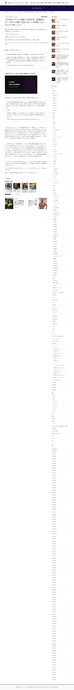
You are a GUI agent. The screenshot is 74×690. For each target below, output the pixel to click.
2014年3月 (54, 638)
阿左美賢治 (56, 268)
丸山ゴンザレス (56, 212)
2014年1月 (54, 643)
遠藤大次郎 (56, 265)
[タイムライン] (9, 202)
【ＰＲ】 (53, 297)
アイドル (54, 134)
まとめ (53, 302)
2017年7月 (54, 541)
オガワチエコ (56, 197)
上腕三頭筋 (55, 316)
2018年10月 (54, 504)
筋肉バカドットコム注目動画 (58, 292)
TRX (53, 124)
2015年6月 (54, 601)
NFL (53, 119)
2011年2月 (54, 679)
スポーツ (54, 149)
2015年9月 (54, 594)
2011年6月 (54, 677)
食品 (53, 411)
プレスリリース (56, 183)
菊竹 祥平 (55, 263)
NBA (53, 117)
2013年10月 (54, 650)
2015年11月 (54, 589)
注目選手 (17, 194)
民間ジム (53, 421)
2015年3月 (54, 609)
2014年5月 (54, 633)
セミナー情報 (55, 173)
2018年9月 (54, 507)
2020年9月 (54, 470)
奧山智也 (55, 224)
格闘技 (55, 161)
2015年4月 (54, 606)
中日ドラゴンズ (56, 348)
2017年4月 (54, 548)
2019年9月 (54, 480)
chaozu (55, 192)
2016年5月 (54, 575)
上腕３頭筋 (54, 389)
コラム (54, 141)
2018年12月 (54, 499)
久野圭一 (55, 217)
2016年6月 (54, 572)
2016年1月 (54, 584)
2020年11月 (54, 465)
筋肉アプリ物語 (56, 282)
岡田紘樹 (55, 236)
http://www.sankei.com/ (13, 34)
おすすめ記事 (54, 299)
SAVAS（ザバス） (56, 401)
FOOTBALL (55, 110)
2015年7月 (54, 599)
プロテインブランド (55, 341)
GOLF (54, 112)
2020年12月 (54, 463)
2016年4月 (54, 577)
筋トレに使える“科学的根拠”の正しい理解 (59, 426)
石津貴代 (55, 251)
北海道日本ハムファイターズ (59, 367)
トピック (54, 178)
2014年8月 (54, 626)
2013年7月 (54, 657)
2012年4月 (54, 672)
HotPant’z (54, 90)
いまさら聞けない (56, 129)
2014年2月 (54, 640)
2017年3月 (54, 550)
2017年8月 (54, 538)
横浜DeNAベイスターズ (58, 355)
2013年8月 (54, 655)
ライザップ (55, 423)
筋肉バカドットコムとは (57, 287)
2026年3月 (54, 451)
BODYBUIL (55, 95)
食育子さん (56, 270)
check (53, 88)
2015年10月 (54, 592)
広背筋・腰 (55, 324)
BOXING (54, 98)
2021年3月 (54, 456)
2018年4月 (54, 519)
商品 (53, 394)
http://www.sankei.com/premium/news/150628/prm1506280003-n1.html (24, 119)
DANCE (54, 100)
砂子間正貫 (56, 253)
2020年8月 (54, 473)
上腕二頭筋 (55, 319)
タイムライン (44, 16)
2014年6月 (54, 631)
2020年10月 (54, 468)
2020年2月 (54, 475)
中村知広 (55, 209)
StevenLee (56, 195)
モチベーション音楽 (55, 379)
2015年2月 (54, 611)
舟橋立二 (55, 260)
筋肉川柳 (54, 294)
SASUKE (55, 151)
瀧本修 (55, 246)
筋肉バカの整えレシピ (56, 433)
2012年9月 (54, 665)
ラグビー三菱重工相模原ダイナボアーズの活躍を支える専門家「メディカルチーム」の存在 (19, 203)
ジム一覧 (54, 146)
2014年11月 (54, 618)
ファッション (55, 406)
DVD (54, 399)
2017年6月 (54, 543)
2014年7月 (54, 628)
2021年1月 (54, 460)
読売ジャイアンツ (57, 358)
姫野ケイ (55, 229)
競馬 (53, 277)
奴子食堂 (55, 226)
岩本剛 (55, 239)
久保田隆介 (56, 214)
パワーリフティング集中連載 (57, 336)
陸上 (54, 166)
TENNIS (54, 122)
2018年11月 (54, 502)
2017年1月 (54, 555)
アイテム (54, 132)
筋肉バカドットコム (57, 256)
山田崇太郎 (56, 234)
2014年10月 (54, 621)
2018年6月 (54, 514)
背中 (53, 438)
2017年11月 (54, 531)
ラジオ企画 (54, 382)
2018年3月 (54, 521)
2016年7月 (54, 570)
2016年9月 (54, 565)
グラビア (54, 139)
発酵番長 (55, 248)
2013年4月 (54, 660)
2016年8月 (54, 567)
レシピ (54, 185)
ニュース (53, 331)
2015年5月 (54, 604)
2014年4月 (54, 635)
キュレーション (56, 202)
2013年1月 (54, 662)
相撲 (54, 163)
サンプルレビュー (55, 311)
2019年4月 (54, 490)
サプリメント (55, 144)
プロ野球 (55, 156)
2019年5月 (54, 487)
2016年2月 (54, 582)
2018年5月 (54, 516)
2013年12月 (54, 645)
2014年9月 (54, 623)
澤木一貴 (55, 243)
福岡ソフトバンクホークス (58, 377)
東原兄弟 (55, 241)
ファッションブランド (56, 338)
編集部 (55, 258)
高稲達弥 (55, 273)
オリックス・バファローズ (58, 365)
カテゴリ (55, 285)
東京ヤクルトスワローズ (58, 353)
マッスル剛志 (56, 207)
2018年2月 (54, 524)
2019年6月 (54, 485)
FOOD (54, 107)
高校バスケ (56, 168)
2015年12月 (54, 587)
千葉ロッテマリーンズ (58, 370)
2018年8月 (54, 509)
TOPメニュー (54, 93)
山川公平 (55, 231)
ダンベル (53, 314)
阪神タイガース (56, 360)
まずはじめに (56, 290)
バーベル (53, 333)
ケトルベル (55, 404)
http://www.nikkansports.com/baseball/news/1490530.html (22, 65)
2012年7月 (54, 667)
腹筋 (53, 328)
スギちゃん (56, 205)
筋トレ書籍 (54, 428)
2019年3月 (54, 492)
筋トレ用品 (55, 280)
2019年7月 (54, 482)
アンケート (54, 307)
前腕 (53, 392)
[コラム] (43, 202)
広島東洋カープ (56, 350)
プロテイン (55, 409)
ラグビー (55, 158)
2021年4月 (54, 453)
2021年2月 (54, 458)
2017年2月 (54, 553)
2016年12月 (54, 558)
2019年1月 (54, 497)
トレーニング (55, 180)
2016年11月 (54, 560)
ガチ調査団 (56, 200)
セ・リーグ (55, 345)
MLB (54, 115)
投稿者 (54, 190)
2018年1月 (54, 526)
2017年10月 (54, 533)
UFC (54, 127)
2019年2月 (54, 494)
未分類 (53, 418)
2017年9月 (54, 536)
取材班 (55, 219)
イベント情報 (54, 309)
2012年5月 (54, 669)
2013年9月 (54, 652)
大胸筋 (54, 321)
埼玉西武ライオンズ (57, 372)
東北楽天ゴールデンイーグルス (59, 375)
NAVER (54, 304)
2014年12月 (54, 616)
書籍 (53, 416)
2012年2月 (54, 674)
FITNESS (54, 105)
